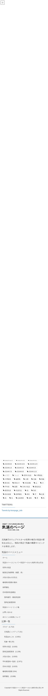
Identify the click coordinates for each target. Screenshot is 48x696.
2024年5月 (32, 468)
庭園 (15, 487)
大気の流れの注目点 (10, 577)
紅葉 (42, 494)
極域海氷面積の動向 (10, 582)
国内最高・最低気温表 (12, 597)
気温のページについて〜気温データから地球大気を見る (23, 562)
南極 (42, 479)
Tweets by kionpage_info (12, 510)
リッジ (16, 475)
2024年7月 (8, 471)
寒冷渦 (7, 483)
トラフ (7, 475)
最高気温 (8, 490)
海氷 (34, 490)
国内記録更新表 (10, 602)
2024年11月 (33, 471)
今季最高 (8, 479)
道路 (30, 498)
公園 (26, 479)
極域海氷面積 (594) (10, 671)
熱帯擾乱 (19, 494)
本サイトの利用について (12, 617)
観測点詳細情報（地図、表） (13, 572)
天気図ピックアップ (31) (13, 632)
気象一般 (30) (9, 642)
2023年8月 (8, 464)
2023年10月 (21, 464)
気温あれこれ (9, 637)
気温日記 (19, 490)
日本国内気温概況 (9, 592)
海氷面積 (8, 494)
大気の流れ (7, 656)
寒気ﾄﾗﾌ (17, 483)
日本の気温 (26, 487)
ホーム (5, 558)
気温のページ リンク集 (11, 607)
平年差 (7, 487)
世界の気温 (27, 475)
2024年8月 (20, 471)
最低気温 (38, 487)
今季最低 (39, 475)
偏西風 (18, 479)
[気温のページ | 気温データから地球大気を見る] (13, 529)
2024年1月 (8, 468)
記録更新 (21, 498)
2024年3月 (20, 468)
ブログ (5, 627)
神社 (28, 494)
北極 (34, 479)
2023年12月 (34, 464)
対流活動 (28, 483)
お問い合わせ (7, 612)
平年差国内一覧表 (9, 661)
